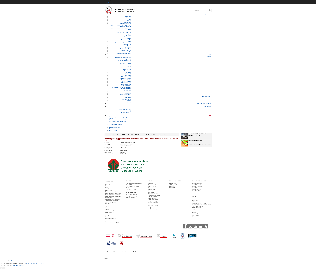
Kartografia (128, 73)
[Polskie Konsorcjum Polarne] (111, 243)
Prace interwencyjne (126, 84)
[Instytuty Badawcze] (182, 235)
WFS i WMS (128, 102)
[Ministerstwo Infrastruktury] (162, 235)
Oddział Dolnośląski (197, 183)
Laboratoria (128, 75)
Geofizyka (128, 66)
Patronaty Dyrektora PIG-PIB (123, 53)
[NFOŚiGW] (174, 235)
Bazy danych (128, 97)
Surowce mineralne (126, 85)
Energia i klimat (127, 59)
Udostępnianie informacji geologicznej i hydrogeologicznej (121, 87)
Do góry (107, 258)
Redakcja (194, 212)
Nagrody (129, 38)
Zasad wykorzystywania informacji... (35, 263)
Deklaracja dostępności (197, 206)
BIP (130, 51)
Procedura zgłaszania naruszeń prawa (201, 204)
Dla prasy (129, 45)
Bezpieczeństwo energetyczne (123, 57)
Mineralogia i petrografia (125, 78)
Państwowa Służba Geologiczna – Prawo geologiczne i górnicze (120, 25)
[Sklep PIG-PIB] (205, 226)
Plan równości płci (196, 207)
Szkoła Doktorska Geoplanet (124, 108)
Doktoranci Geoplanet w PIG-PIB (122, 109)
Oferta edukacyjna (126, 81)
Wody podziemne (126, 90)
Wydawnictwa (127, 37)
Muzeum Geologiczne (125, 34)
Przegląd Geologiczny (131, 194)
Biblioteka (128, 35)
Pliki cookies (195, 200)
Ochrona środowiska (126, 79)
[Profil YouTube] (195, 226)
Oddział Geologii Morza (198, 184)
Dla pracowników (196, 216)
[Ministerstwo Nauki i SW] (144, 235)
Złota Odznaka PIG (126, 40)
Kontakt (129, 114)
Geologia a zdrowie (126, 62)
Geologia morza (127, 69)
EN (110, 0)
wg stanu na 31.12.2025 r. (197, 134)
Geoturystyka (127, 71)
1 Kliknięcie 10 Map (126, 99)
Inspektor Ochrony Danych (199, 203)
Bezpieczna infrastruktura (124, 60)
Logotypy (107, 214)
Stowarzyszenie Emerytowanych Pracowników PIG (123, 43)
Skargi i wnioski (195, 215)
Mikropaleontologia (126, 76)
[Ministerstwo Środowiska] (125, 235)
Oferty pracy (128, 47)
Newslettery (195, 209)
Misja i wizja (128, 16)
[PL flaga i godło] (110, 234)
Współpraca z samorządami (124, 32)
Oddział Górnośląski (197, 186)
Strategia (128, 17)
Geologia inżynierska (126, 68)
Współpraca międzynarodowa (123, 31)
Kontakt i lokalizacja (126, 50)
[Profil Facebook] (185, 226)
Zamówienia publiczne (125, 48)
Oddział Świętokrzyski (197, 190)
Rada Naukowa (127, 22)
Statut (129, 19)
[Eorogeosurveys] (192, 235)
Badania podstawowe (125, 63)
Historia (129, 41)
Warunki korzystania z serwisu (199, 198)
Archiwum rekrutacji (126, 112)
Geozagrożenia (127, 72)
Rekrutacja (128, 111)
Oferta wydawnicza (126, 82)
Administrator (195, 213)
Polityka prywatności (197, 201)
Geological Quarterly (131, 196)
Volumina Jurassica (131, 197)
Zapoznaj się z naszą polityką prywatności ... (22, 260)
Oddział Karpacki (196, 187)
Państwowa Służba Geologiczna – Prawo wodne (113, 196)
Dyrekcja (129, 20)
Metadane (128, 100)
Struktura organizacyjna (125, 23)
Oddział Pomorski (196, 189)
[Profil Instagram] (190, 226)
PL (107, 0)
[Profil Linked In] (200, 226)
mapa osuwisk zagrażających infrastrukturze (199, 142)
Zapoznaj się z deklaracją (18, 265)
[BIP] (121, 242)
